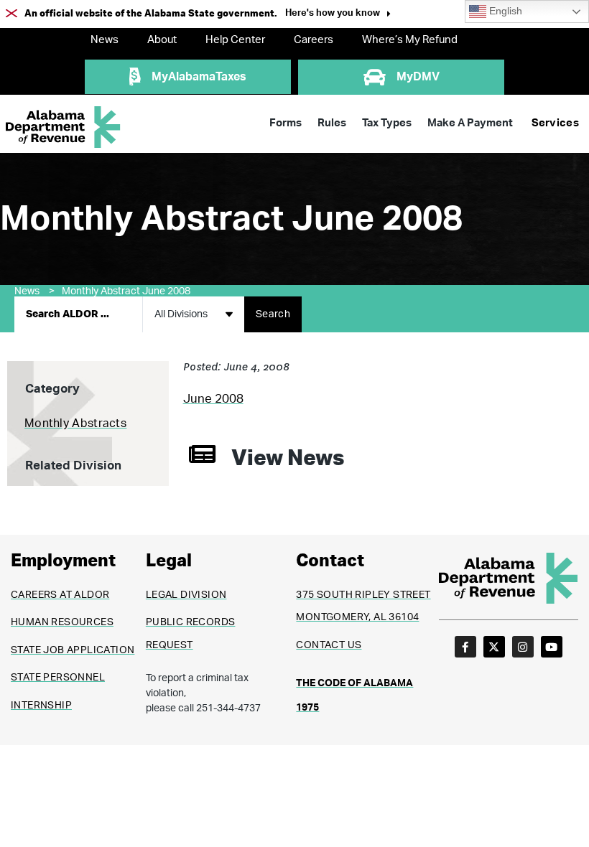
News (105, 39)
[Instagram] (523, 647)
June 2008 (213, 399)
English (504, 11)
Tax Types (387, 123)
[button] (338, 14)
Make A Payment (470, 123)
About (162, 39)
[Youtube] (551, 647)
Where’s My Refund (410, 39)
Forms (285, 123)
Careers (313, 39)
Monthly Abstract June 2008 (126, 291)
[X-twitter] (494, 647)
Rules (331, 123)
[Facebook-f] (465, 647)
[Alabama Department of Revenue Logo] (63, 127)
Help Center (235, 39)
